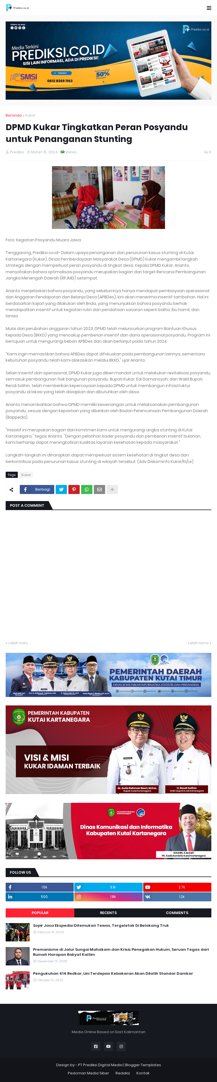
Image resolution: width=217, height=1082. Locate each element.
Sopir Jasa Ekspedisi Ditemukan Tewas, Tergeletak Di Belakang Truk (101, 925)
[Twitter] (61, 489)
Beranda (14, 115)
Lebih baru (18, 643)
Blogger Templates (143, 1065)
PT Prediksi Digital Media (100, 1065)
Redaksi (123, 1073)
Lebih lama (198, 643)
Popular (40, 912)
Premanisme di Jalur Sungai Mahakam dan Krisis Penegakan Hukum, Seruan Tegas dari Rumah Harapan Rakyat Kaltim (121, 952)
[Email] (99, 489)
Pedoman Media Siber (88, 1073)
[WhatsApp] (86, 489)
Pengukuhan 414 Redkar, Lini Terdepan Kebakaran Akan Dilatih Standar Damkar (113, 973)
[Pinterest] (74, 489)
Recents (108, 912)
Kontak (142, 1073)
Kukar (30, 115)
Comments (177, 912)
